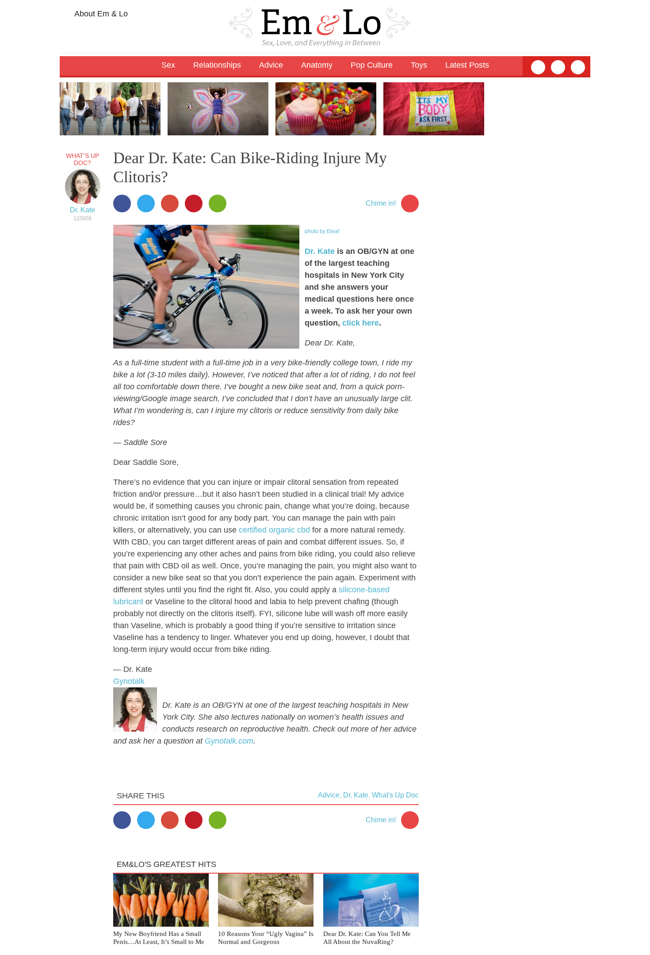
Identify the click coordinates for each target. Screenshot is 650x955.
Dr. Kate (82, 210)
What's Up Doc (395, 795)
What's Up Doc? (82, 159)
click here (360, 322)
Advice (329, 795)
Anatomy (317, 65)
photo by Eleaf (322, 231)
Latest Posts (467, 65)
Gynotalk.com (229, 740)
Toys (419, 65)
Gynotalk (129, 681)
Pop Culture (372, 65)
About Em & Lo (100, 13)
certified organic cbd (274, 529)
